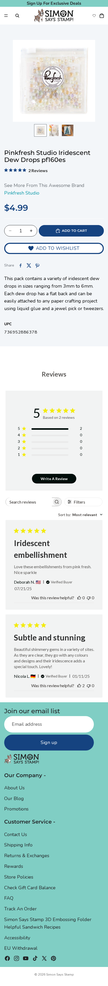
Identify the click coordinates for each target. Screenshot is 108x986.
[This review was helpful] (79, 685)
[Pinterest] (53, 958)
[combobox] (80, 514)
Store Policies (18, 877)
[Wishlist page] (94, 16)
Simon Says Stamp (60, 974)
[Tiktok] (35, 958)
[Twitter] (44, 958)
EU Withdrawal (20, 948)
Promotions (16, 809)
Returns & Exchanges (26, 855)
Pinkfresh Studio (21, 193)
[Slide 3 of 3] (67, 130)
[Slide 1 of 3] (40, 130)
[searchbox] (29, 502)
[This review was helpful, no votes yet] (79, 597)
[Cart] (101, 15)
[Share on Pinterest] (37, 265)
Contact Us (15, 834)
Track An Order (20, 909)
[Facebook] (7, 958)
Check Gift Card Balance (30, 888)
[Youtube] (26, 958)
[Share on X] (29, 265)
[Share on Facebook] (20, 265)
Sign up (49, 742)
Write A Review (54, 478)
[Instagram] (16, 958)
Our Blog (14, 798)
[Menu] (6, 16)
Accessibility (17, 938)
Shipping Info (18, 845)
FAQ (8, 898)
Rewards (13, 866)
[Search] (17, 15)
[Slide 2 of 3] (54, 130)
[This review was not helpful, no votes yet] (88, 597)
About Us (14, 788)
